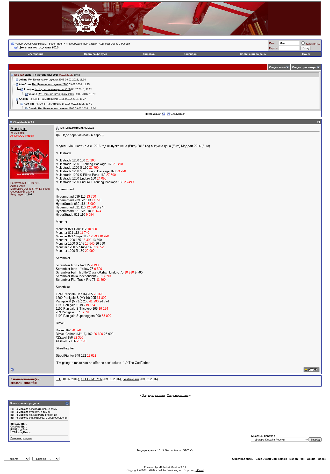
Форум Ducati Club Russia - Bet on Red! (39, 43)
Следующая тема (177, 395)
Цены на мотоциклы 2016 (41, 74)
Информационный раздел (81, 43)
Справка (149, 54)
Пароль (273, 48)
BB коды (15, 423)
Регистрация (35, 54)
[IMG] (13, 429)
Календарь (191, 54)
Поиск (306, 54)
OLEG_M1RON (91, 379)
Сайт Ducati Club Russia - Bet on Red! (280, 458)
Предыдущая (153, 113)
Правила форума (95, 54)
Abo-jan (18, 128)
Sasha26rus (131, 379)
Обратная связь (242, 458)
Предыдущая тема (153, 395)
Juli (58, 379)
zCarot (200, 470)
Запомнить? (312, 43)
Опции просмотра (304, 67)
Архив (311, 458)
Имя (271, 43)
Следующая (178, 113)
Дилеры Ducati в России (115, 43)
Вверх (322, 458)
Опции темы (277, 67)
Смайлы (15, 426)
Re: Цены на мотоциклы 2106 (46, 79)
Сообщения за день (253, 54)
